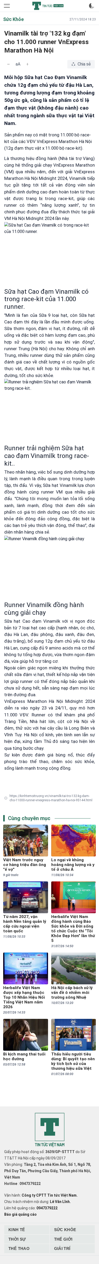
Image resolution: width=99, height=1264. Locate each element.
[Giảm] (8, 64)
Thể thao (19, 1248)
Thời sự (17, 1239)
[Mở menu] (7, 6)
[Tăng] (27, 64)
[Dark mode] (91, 6)
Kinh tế (16, 1229)
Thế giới (63, 1239)
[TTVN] (49, 1130)
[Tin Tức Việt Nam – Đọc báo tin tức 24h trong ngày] (48, 6)
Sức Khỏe (65, 1229)
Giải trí (62, 1248)
